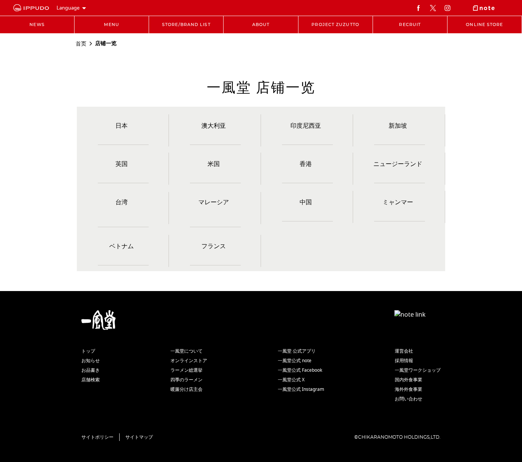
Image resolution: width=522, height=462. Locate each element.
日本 (121, 125)
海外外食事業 (408, 389)
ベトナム (121, 246)
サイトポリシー (97, 437)
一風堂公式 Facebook (300, 370)
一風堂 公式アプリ (297, 351)
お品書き (90, 370)
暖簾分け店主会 (186, 389)
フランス (213, 246)
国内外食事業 (408, 379)
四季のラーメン (186, 379)
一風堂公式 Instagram (301, 389)
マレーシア (213, 202)
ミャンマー (398, 202)
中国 (306, 202)
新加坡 (398, 125)
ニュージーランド (397, 164)
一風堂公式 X (291, 379)
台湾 (121, 202)
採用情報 (404, 360)
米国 (214, 164)
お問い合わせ (408, 398)
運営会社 (404, 351)
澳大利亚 (213, 125)
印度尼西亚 (305, 125)
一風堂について (186, 351)
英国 (121, 164)
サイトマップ (139, 437)
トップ (88, 351)
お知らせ (90, 360)
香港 (306, 164)
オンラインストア (188, 360)
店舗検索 (90, 379)
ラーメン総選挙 (186, 370)
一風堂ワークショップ (418, 370)
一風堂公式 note (294, 360)
